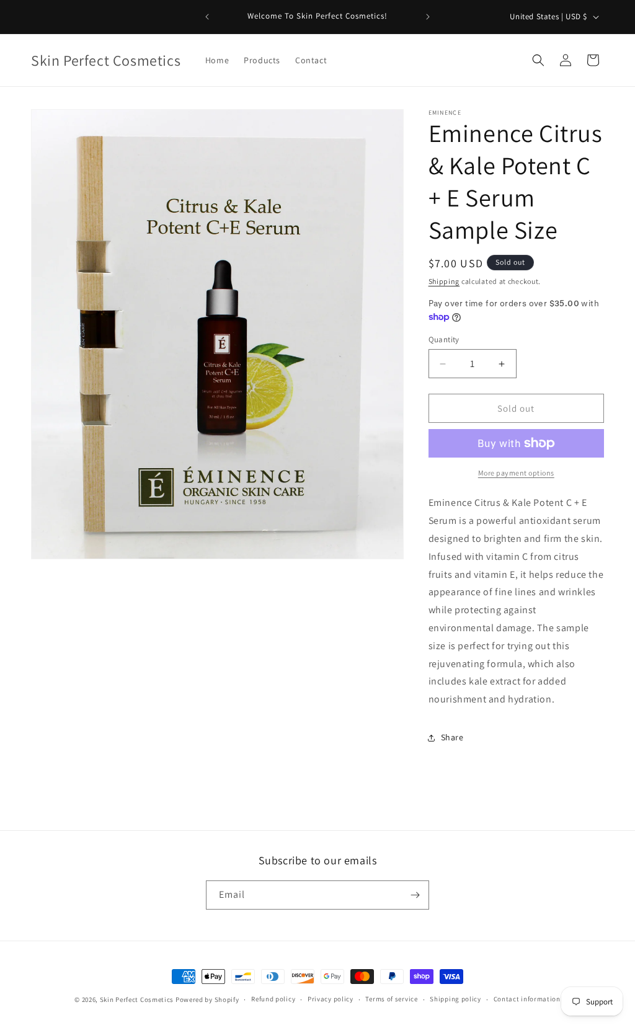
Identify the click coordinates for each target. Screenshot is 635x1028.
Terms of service (391, 999)
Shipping (444, 281)
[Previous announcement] (207, 17)
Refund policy (273, 999)
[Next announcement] (428, 17)
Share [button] (452, 737)
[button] (538, 60)
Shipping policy (455, 999)
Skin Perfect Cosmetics (137, 999)
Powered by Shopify (207, 999)
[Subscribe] (415, 895)
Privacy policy (330, 999)
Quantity (444, 339)
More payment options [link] (516, 472)
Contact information (527, 999)
